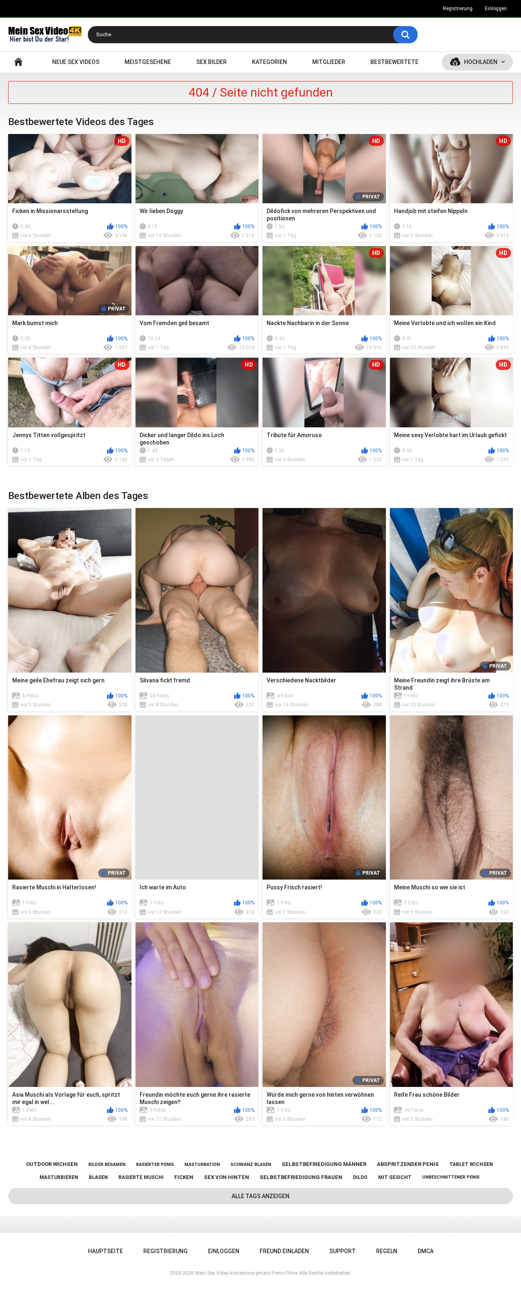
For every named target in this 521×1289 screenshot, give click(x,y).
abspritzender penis (408, 1164)
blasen (98, 1177)
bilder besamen (106, 1164)
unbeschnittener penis (450, 1177)
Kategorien (269, 62)
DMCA (425, 1251)
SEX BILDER (211, 62)
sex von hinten (226, 1177)
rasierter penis (155, 1164)
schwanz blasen (250, 1164)
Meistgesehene (148, 62)
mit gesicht (395, 1177)
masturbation (202, 1164)
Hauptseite (18, 62)
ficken (183, 1177)
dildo (360, 1177)
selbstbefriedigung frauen (301, 1177)
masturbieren (58, 1177)
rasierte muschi (141, 1177)
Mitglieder (328, 62)
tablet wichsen (471, 1164)
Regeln (386, 1251)
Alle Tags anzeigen (260, 1196)
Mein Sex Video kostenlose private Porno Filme (246, 1273)
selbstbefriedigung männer (324, 1164)
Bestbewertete (394, 62)
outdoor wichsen (52, 1164)
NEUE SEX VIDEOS (75, 62)
